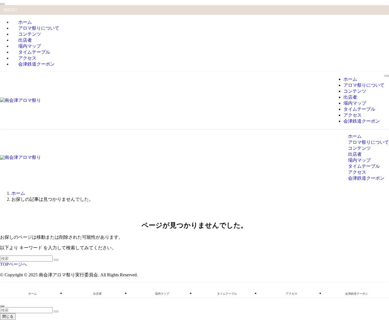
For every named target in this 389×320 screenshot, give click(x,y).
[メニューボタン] (386, 76)
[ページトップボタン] (2, 306)
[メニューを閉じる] (2, 4)
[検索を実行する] (56, 260)
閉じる (7, 316)
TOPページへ (13, 264)
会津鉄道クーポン (36, 64)
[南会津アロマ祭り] (20, 100)
